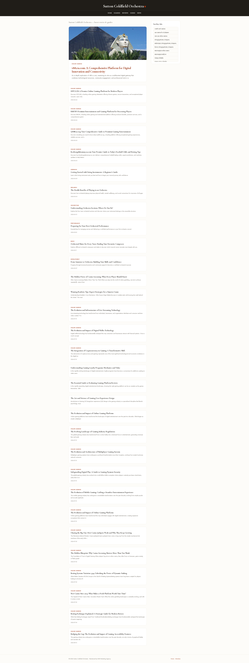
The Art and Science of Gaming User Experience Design (92, 398)
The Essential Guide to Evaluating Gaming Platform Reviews (94, 383)
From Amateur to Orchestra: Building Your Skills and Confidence (96, 262)
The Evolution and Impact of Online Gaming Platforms (92, 413)
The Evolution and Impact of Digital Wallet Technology (92, 330)
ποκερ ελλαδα (159, 58)
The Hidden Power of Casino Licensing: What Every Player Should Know (99, 277)
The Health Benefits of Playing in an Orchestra (89, 190)
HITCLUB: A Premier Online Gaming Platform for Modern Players (97, 91)
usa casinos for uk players (162, 32)
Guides (132, 13)
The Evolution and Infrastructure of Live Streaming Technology (95, 310)
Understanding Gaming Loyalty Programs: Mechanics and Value (95, 368)
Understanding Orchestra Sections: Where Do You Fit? (92, 208)
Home (110, 13)
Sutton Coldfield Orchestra (123, 6)
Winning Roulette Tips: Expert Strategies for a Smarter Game (95, 292)
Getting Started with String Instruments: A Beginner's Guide (94, 172)
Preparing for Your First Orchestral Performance (90, 226)
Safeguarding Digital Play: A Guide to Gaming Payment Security (95, 472)
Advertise (177, 659)
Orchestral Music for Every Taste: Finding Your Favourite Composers (97, 244)
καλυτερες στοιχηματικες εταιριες (165, 43)
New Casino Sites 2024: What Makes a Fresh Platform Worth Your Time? (98, 593)
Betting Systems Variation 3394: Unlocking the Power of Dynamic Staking (99, 573)
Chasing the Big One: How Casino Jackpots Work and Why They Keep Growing (101, 533)
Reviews (125, 13)
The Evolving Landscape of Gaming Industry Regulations (93, 431)
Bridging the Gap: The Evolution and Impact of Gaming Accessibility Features (101, 634)
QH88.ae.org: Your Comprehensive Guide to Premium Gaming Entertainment (101, 132)
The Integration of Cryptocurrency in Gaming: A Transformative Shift (98, 351)
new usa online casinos (161, 36)
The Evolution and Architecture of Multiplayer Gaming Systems (95, 452)
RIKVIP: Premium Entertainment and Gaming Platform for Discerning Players (101, 111)
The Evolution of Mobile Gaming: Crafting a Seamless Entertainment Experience (102, 492)
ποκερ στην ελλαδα (161, 62)
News (139, 13)
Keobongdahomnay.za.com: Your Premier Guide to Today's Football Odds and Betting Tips (106, 152)
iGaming (117, 13)
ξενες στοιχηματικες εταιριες (164, 47)
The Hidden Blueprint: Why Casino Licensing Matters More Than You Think (100, 553)
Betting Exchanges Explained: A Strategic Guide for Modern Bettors (97, 614)
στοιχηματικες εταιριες (162, 40)
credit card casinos (160, 29)
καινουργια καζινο (160, 54)
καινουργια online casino (162, 51)
